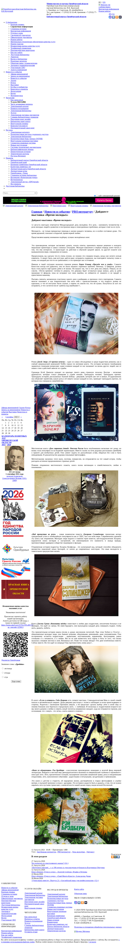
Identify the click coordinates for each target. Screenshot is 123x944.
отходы (7, 673)
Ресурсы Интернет (18, 156)
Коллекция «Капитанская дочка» (24, 177)
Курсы (13, 83)
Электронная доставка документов (25, 115)
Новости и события (14, 72)
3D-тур (111, 14)
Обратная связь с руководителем (24, 63)
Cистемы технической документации (26, 147)
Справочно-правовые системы (23, 143)
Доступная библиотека (20, 55)
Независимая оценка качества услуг (25, 46)
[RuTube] (120, 18)
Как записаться (17, 100)
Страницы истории (18, 29)
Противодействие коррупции (23, 50)
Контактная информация (109, 9)
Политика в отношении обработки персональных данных (98, 927)
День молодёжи (78, 852)
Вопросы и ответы (32, 919)
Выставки (15, 85)
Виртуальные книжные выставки (24, 141)
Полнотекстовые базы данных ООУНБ (27, 139)
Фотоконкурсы (17, 96)
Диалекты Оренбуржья (10, 660)
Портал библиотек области (58, 926)
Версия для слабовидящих (105, 6)
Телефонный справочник (21, 48)
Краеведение (52, 922)
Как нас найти (16, 52)
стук (6, 677)
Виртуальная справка (19, 124)
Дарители (14, 57)
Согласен (92, 942)
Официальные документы (21, 37)
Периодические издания (21, 152)
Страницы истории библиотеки (24, 175)
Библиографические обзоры (22, 149)
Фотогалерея (16, 91)
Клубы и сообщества (19, 87)
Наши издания (53, 920)
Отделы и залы (17, 33)
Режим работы (105, 11)
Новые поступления (19, 145)
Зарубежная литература (46, 852)
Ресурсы (9, 130)
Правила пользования (19, 108)
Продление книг (59, 206)
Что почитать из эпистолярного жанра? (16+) (49, 863)
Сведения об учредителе (21, 35)
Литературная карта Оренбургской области (28, 169)
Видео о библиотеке (19, 59)
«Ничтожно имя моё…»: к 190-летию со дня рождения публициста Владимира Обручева (68, 868)
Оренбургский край (19, 162)
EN (104, 2)
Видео (13, 93)
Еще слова (16, 681)
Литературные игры (19, 171)
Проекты (9, 158)
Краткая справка (17, 24)
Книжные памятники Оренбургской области (29, 164)
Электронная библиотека (21, 111)
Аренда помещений (19, 70)
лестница (8, 669)
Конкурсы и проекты (19, 89)
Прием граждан (17, 44)
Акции (13, 80)
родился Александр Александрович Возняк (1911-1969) (14, 478)
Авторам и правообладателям (23, 65)
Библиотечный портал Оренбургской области (66, 17)
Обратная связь (80, 894)
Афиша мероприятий (19, 74)
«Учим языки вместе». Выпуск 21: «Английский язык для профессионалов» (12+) (65, 880)
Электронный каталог (20, 106)
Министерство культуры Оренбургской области (67, 4)
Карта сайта (79, 889)
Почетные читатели (19, 61)
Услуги (13, 113)
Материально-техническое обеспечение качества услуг (33, 42)
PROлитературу (82, 211)
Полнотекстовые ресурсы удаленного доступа (29, 134)
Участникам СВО (18, 68)
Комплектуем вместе (19, 126)
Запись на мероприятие (20, 76)
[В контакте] (113, 18)
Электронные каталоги (20, 132)
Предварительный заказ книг (23, 128)
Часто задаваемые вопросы (22, 104)
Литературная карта (55, 929)
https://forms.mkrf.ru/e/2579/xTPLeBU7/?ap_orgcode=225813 (17, 626)
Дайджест (90, 852)
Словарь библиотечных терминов (24, 117)
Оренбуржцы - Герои (19, 173)
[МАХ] (110, 18)
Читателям (10, 98)
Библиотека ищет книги (20, 121)
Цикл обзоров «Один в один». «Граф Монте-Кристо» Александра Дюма (61, 876)
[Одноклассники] (116, 18)
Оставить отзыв (31, 932)
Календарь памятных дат (21, 167)
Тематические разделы (20, 154)
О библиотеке (11, 22)
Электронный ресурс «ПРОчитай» (25, 182)
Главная (36, 211)
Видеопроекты (17, 180)
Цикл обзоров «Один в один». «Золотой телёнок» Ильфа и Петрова (59, 872)
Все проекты (16, 184)
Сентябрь (9, 417)
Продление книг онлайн (21, 119)
